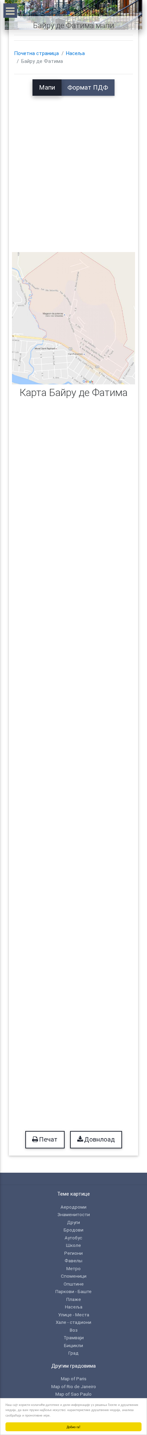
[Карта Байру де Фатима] (73, 318)
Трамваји (74, 1337)
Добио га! (73, 1426)
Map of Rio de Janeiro (73, 1386)
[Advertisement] (73, 169)
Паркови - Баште (73, 1291)
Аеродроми (73, 1207)
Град (73, 1353)
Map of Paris (73, 1378)
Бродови (73, 1230)
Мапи (47, 87)
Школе (73, 1245)
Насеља (75, 53)
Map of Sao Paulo (73, 1394)
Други (73, 1222)
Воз (74, 1330)
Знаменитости (73, 1214)
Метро (73, 1268)
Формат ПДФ (87, 87)
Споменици (73, 1276)
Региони (73, 1253)
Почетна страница (36, 53)
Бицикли (73, 1345)
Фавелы (73, 1260)
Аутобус (73, 1237)
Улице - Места (73, 1314)
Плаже (73, 1299)
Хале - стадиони (73, 1322)
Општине (74, 1284)
